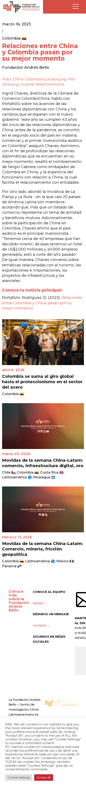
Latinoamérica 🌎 (17, 477)
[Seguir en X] (36, 654)
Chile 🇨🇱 (8, 472)
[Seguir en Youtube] (71, 654)
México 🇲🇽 (65, 561)
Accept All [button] (44, 777)
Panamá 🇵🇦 (12, 566)
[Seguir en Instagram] (45, 654)
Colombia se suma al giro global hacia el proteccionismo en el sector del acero (42, 382)
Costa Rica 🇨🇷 (51, 472)
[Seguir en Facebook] (53, 654)
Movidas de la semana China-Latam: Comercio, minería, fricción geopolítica (42, 549)
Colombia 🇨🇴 (14, 38)
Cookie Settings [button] (19, 777)
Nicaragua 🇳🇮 (44, 477)
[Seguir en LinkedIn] (62, 654)
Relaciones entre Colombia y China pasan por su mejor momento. (42, 302)
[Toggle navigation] (75, 7)
